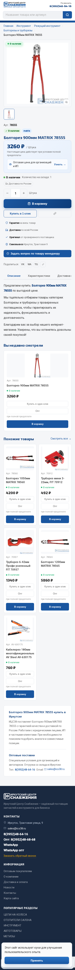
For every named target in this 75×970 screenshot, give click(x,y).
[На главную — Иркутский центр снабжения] (14, 5)
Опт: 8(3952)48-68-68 (19, 839)
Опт (37, 411)
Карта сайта (11, 898)
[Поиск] (67, 14)
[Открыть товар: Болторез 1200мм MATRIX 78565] (55, 542)
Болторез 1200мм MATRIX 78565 (53, 563)
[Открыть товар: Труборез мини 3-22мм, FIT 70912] (55, 458)
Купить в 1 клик (20, 213)
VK (22, 264)
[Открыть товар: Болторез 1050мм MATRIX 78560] (20, 458)
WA (29, 264)
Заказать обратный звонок (20, 855)
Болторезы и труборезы (20, 302)
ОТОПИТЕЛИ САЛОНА (17, 920)
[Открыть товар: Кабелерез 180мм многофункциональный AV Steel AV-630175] (20, 629)
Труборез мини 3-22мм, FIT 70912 (52, 480)
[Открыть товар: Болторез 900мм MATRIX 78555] (37, 365)
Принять (37, 960)
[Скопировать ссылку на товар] (54, 213)
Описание (14, 275)
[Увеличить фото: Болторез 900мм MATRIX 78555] (66, 102)
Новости (9, 887)
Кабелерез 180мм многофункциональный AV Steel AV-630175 (20, 653)
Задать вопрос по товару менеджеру (35, 253)
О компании (11, 876)
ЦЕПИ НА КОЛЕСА (15, 914)
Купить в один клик (37, 404)
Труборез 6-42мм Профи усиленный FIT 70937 (18, 565)
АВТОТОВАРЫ (12, 931)
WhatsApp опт (14, 850)
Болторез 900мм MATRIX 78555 (28, 385)
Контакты (10, 893)
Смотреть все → (61, 438)
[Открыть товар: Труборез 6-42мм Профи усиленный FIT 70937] (20, 542)
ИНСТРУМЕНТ (12, 925)
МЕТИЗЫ (9, 936)
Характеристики (39, 275)
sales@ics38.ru (56, 769)
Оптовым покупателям (18, 871)
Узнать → (60, 164)
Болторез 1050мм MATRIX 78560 (18, 480)
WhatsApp (11, 845)
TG (36, 264)
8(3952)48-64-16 (60, 4)
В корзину (39, 203)
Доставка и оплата (16, 882)
